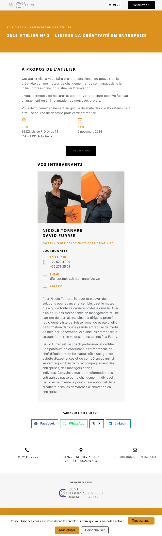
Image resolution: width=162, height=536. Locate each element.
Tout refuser (67, 530)
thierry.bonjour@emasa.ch (135, 457)
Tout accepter (141, 520)
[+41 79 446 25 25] (27, 450)
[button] (114, 5)
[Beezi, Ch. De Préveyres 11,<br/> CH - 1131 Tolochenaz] (81, 450)
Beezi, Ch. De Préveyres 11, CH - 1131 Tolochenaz (81, 459)
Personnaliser (95, 530)
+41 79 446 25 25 (27, 457)
